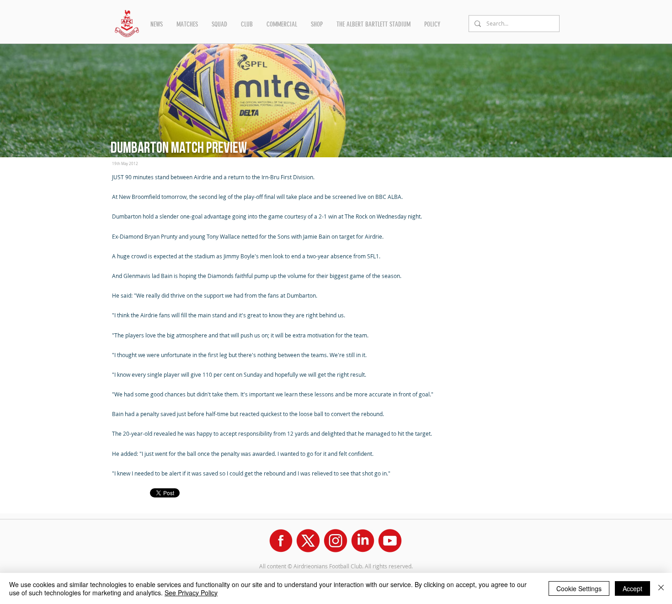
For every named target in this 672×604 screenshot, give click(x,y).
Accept (632, 588)
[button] (157, 24)
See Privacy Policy (191, 592)
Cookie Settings (579, 588)
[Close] (661, 588)
